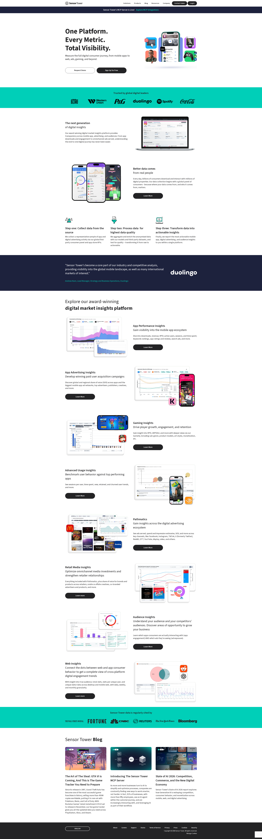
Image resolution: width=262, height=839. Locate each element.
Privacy (167, 828)
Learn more (85, 596)
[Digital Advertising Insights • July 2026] (131, 777)
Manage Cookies (191, 833)
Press (175, 828)
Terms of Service (154, 828)
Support (134, 828)
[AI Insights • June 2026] (176, 773)
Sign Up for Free (111, 70)
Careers (124, 828)
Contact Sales (179, 3)
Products (137, 3)
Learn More (153, 197)
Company (166, 3)
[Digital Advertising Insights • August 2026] (85, 780)
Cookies (184, 828)
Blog (146, 3)
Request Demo (80, 70)
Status (143, 828)
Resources (155, 3)
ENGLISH (78, 829)
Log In (192, 3)
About (115, 828)
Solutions (126, 3)
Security (194, 828)
